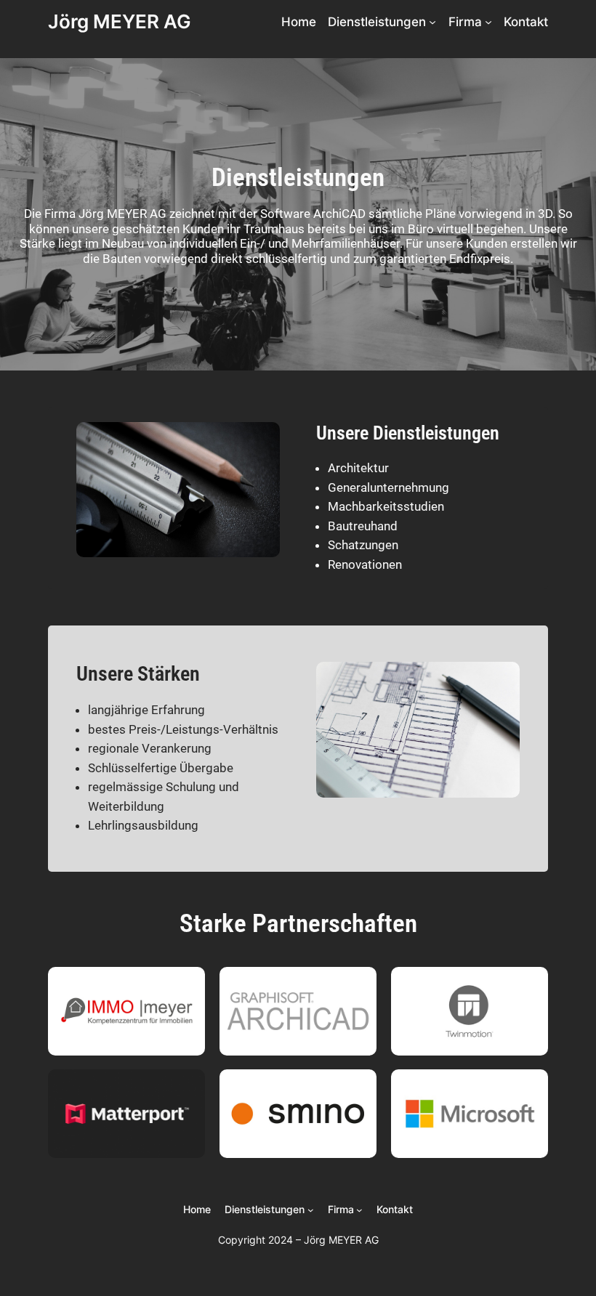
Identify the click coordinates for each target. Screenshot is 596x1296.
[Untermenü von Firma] (488, 21)
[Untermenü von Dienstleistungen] (432, 21)
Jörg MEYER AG (119, 21)
